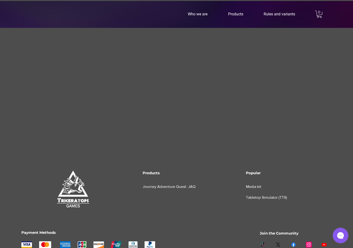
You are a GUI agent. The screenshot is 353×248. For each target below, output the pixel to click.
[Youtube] (324, 245)
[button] (204, 14)
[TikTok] (263, 245)
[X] (278, 245)
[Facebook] (293, 245)
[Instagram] (309, 245)
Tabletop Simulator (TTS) (266, 197)
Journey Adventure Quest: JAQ (169, 187)
